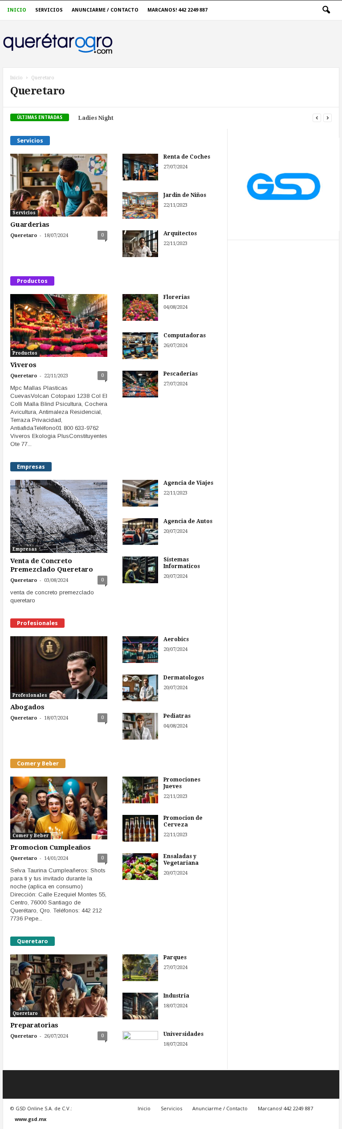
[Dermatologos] (140, 688)
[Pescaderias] (140, 384)
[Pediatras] (140, 726)
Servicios (49, 10)
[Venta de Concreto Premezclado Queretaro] (58, 516)
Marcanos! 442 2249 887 (177, 10)
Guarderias (29, 225)
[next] (327, 118)
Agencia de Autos (187, 521)
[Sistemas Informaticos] (140, 569)
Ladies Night (96, 118)
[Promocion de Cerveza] (140, 828)
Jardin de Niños (184, 195)
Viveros (23, 365)
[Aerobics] (140, 649)
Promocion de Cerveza (183, 821)
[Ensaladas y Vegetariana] (140, 866)
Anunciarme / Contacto (105, 10)
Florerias (176, 297)
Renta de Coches (186, 157)
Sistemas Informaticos (181, 562)
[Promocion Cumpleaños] (58, 808)
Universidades (183, 1034)
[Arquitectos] (140, 243)
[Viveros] (58, 325)
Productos (24, 353)
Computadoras (184, 335)
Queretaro (23, 235)
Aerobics (176, 639)
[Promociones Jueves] (140, 790)
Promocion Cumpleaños (50, 847)
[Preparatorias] (58, 985)
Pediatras (177, 716)
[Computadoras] (140, 345)
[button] (326, 10)
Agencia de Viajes (188, 483)
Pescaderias (180, 374)
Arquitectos (180, 233)
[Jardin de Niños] (140, 205)
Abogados (27, 707)
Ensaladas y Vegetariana (181, 859)
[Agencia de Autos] (140, 531)
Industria (176, 996)
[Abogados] (58, 667)
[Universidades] (140, 1044)
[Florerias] (140, 307)
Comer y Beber (30, 835)
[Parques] (140, 967)
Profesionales (29, 695)
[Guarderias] (58, 185)
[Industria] (140, 1006)
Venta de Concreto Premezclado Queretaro (51, 565)
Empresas (24, 549)
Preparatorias (34, 1025)
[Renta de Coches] (140, 167)
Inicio (16, 10)
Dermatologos (183, 678)
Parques (175, 957)
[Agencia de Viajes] (140, 493)
